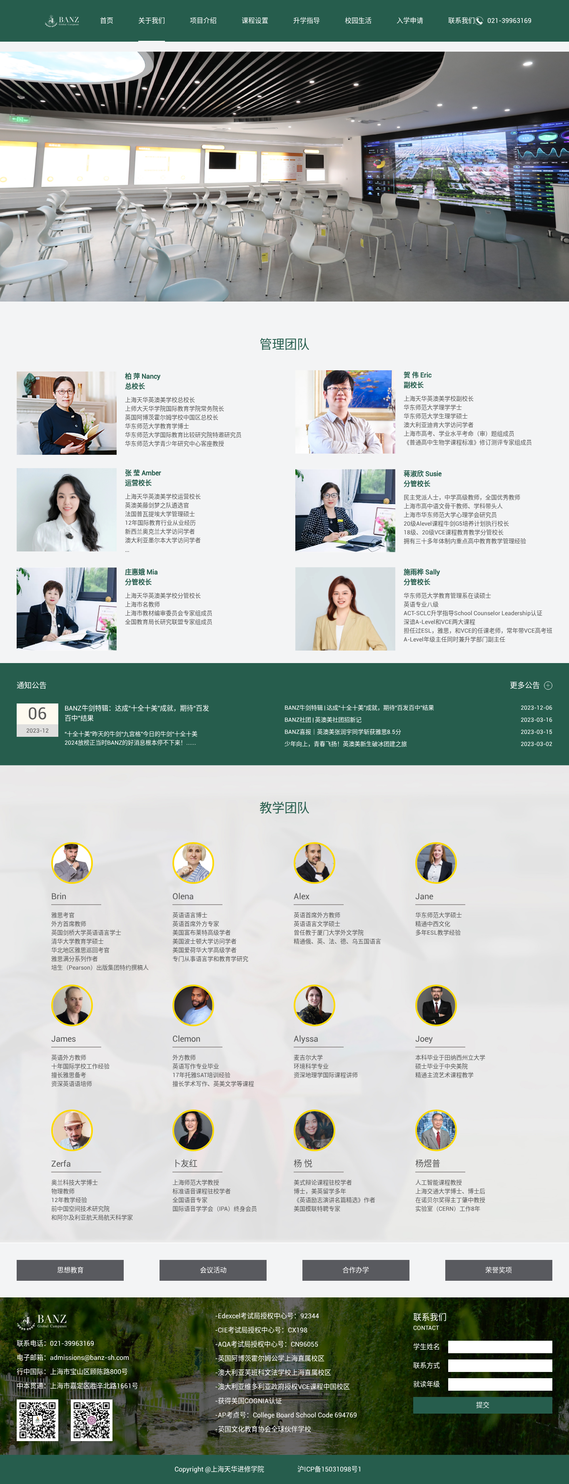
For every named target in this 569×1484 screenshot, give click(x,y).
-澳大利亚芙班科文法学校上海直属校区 (273, 1373)
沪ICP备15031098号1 (329, 1469)
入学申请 (410, 21)
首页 (106, 21)
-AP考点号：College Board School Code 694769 (286, 1415)
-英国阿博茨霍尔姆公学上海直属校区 (269, 1358)
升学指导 (306, 21)
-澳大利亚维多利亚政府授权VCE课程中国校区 (282, 1387)
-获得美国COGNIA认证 (248, 1401)
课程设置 (255, 21)
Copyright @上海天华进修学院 (219, 1469)
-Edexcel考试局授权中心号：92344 (267, 1316)
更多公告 (525, 685)
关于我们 (151, 21)
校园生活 (358, 21)
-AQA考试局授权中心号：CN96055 (266, 1344)
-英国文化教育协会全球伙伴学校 (263, 1429)
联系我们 (461, 21)
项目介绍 (203, 21)
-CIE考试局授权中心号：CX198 (261, 1330)
